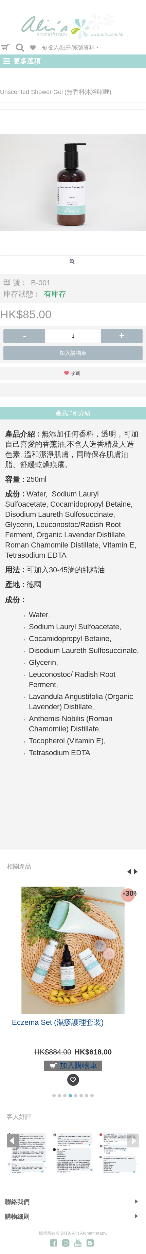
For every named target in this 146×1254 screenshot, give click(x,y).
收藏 (75, 373)
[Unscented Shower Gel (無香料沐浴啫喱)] (73, 182)
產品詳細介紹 (73, 413)
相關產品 (19, 866)
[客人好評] (27, 1152)
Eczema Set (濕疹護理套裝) (58, 1022)
